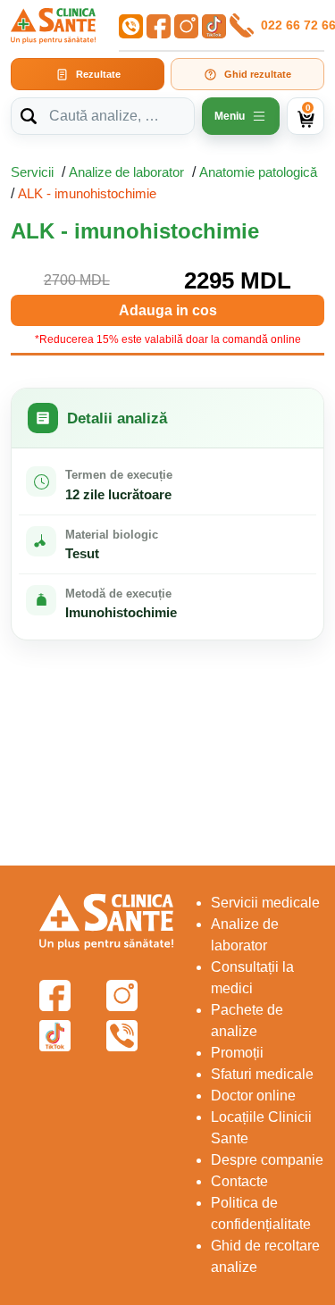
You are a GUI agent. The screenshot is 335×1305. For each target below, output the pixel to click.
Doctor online (253, 1095)
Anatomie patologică (258, 172)
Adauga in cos (168, 310)
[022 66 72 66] (240, 25)
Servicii (32, 172)
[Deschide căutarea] (28, 116)
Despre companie (267, 1159)
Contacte (239, 1181)
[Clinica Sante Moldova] (53, 26)
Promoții (237, 1052)
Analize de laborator (126, 172)
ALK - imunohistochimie (87, 193)
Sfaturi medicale (262, 1074)
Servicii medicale (265, 902)
